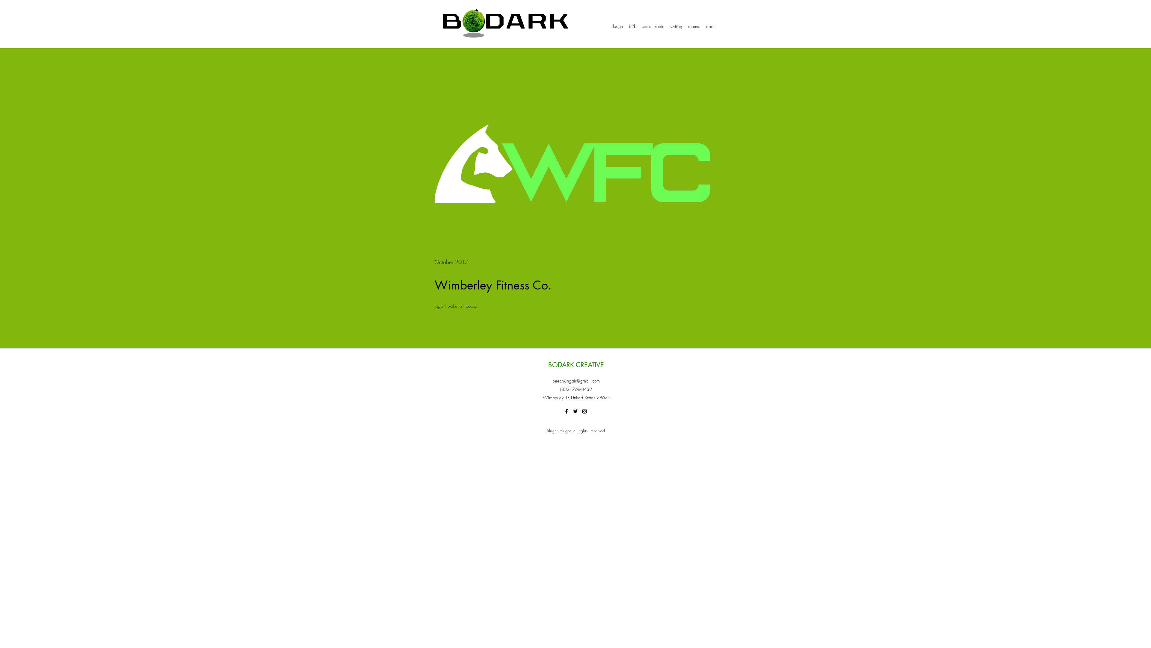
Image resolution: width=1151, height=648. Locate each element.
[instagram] (584, 411)
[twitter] (575, 411)
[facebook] (567, 411)
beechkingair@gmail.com (576, 381)
